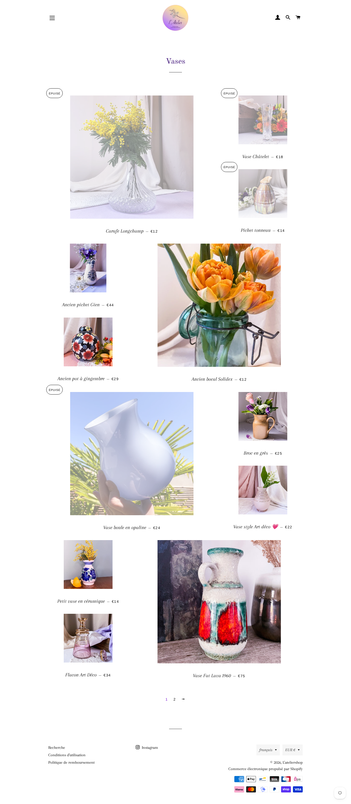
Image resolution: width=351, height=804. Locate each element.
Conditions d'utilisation (67, 755)
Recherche (56, 747)
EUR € (290, 750)
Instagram (149, 747)
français (265, 750)
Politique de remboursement (71, 762)
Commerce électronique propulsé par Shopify (265, 769)
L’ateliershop (293, 762)
